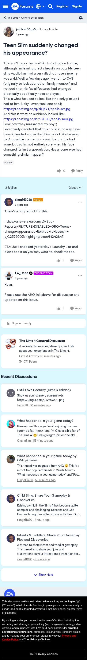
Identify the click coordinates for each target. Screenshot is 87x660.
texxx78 (22, 405)
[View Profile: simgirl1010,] (11, 498)
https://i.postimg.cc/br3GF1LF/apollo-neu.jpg (38, 119)
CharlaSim (24, 441)
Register (62, 6)
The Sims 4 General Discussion (26, 17)
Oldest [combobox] (75, 188)
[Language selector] (40, 6)
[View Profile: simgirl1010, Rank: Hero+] (8, 202)
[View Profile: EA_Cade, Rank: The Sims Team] (8, 275)
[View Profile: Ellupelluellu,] (11, 459)
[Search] (50, 6)
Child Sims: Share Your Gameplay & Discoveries (43, 497)
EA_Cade (21, 273)
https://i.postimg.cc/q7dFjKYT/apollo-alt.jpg (36, 109)
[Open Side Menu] (5, 6)
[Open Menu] (81, 18)
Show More (45, 575)
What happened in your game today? (45, 421)
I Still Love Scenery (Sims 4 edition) (44, 390)
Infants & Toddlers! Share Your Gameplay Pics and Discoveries (48, 537)
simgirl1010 (23, 200)
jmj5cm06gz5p (27, 29)
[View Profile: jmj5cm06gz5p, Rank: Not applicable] (8, 31)
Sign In (77, 6)
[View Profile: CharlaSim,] (11, 424)
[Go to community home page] (22, 6)
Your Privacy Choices (43, 654)
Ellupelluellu (25, 480)
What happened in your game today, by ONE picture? (46, 458)
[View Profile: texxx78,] (11, 393)
